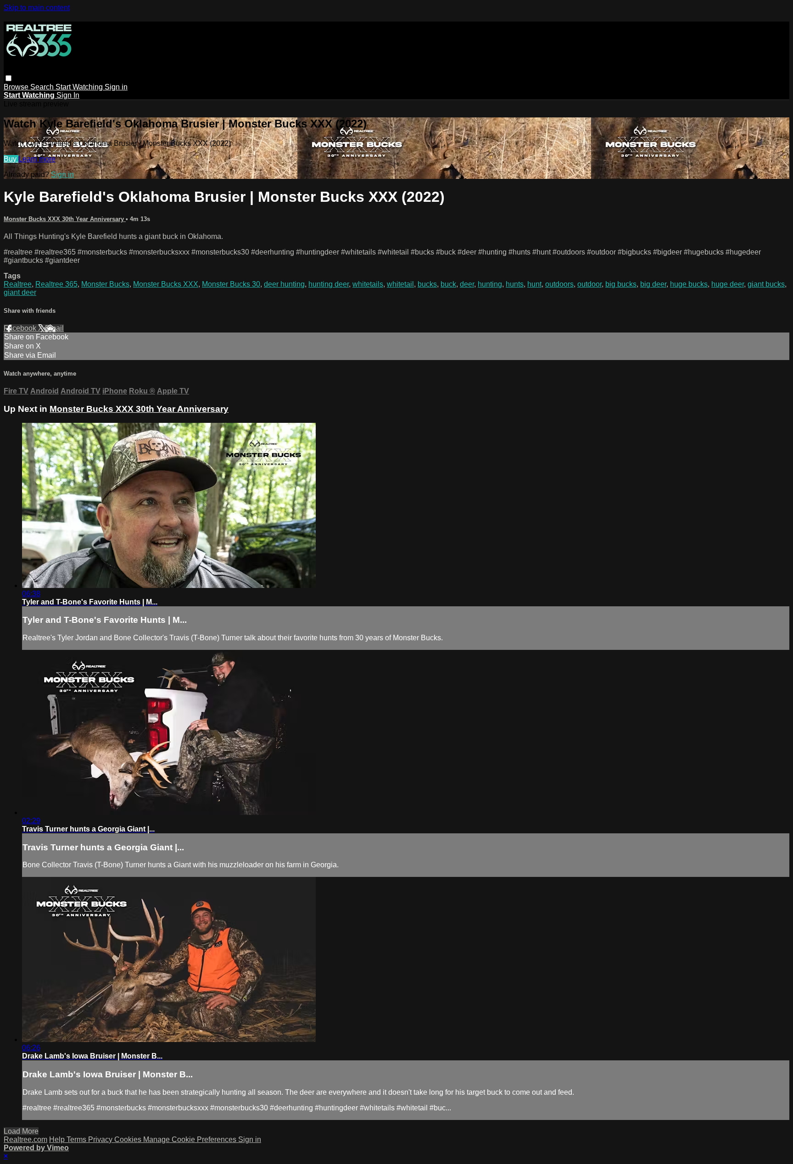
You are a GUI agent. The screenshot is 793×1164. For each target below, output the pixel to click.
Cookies (128, 1139)
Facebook (21, 328)
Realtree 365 (56, 284)
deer (467, 284)
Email (54, 328)
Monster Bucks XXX (165, 284)
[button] (8, 78)
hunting (490, 284)
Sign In (67, 95)
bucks (427, 284)
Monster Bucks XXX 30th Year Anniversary (65, 219)
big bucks (621, 284)
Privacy (101, 1139)
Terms (77, 1139)
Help (58, 1139)
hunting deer (328, 284)
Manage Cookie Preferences (190, 1139)
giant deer (20, 292)
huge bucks (689, 284)
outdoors (559, 284)
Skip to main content (37, 7)
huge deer (727, 284)
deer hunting (284, 284)
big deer (653, 284)
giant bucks (766, 284)
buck (448, 284)
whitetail (400, 284)
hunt (534, 284)
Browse (17, 87)
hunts (515, 284)
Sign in (116, 87)
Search (43, 87)
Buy (11, 159)
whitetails (367, 284)
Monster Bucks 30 (231, 284)
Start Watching (80, 87)
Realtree (18, 284)
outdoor (589, 284)
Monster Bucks (105, 284)
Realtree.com (25, 1139)
